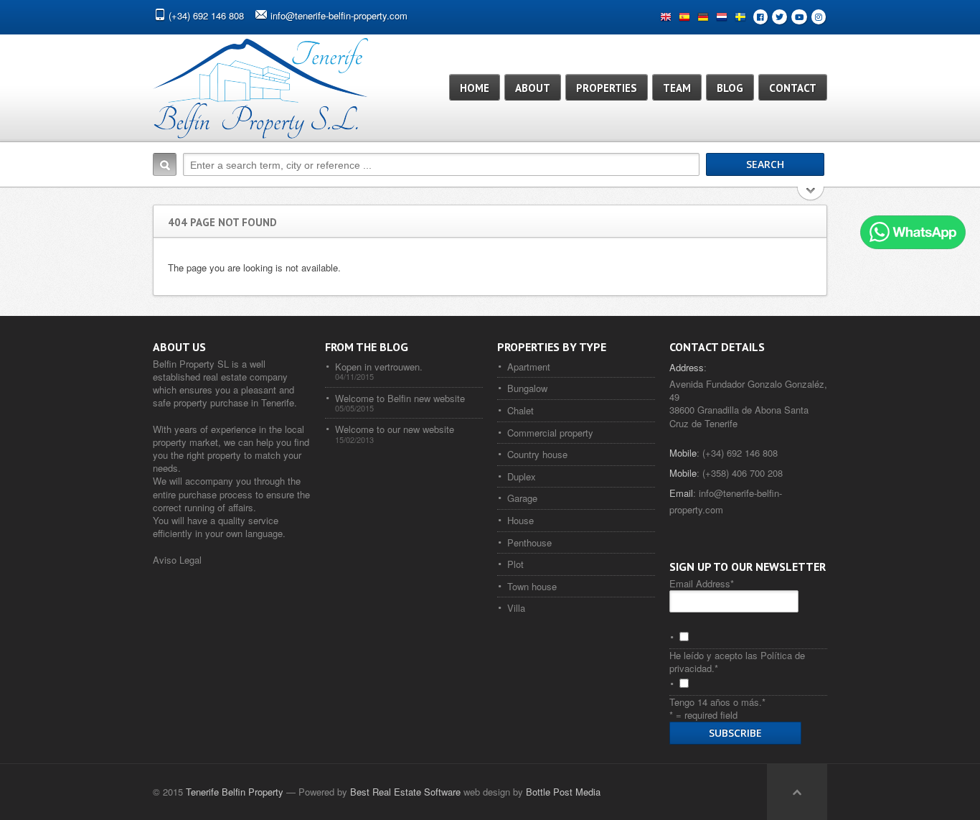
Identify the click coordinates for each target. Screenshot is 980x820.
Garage (522, 498)
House (520, 520)
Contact (792, 88)
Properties (606, 88)
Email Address (701, 583)
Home (474, 88)
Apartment (528, 366)
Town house (532, 586)
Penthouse (529, 542)
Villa (516, 608)
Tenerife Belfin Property (234, 791)
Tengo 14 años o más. (717, 702)
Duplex (521, 476)
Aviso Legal (177, 560)
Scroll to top (797, 792)
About (532, 88)
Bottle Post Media (563, 791)
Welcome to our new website (394, 429)
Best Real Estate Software (405, 791)
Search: (164, 164)
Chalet (520, 410)
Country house (537, 454)
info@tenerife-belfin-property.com (338, 15)
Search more (811, 195)
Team (677, 88)
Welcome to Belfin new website (400, 398)
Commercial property (550, 432)
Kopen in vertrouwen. (379, 366)
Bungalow (527, 388)
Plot (515, 564)
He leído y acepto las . (737, 661)
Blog (730, 88)
